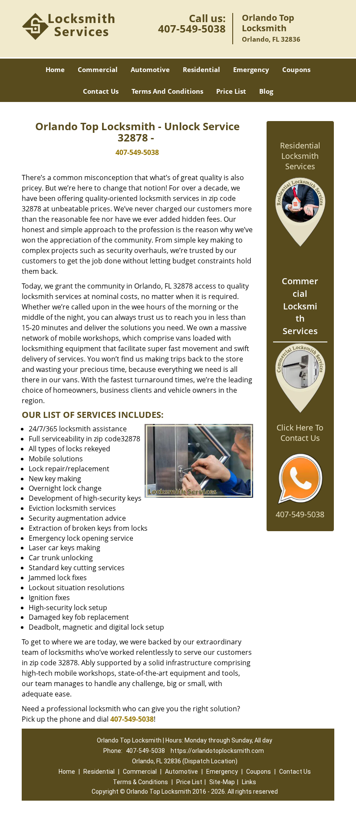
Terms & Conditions (140, 782)
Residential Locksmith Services (300, 155)
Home (55, 69)
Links (249, 782)
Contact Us (101, 91)
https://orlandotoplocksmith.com (217, 750)
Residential (201, 69)
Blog (266, 91)
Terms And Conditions (167, 91)
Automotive (150, 69)
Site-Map (222, 782)
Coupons (296, 69)
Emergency (251, 69)
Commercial (98, 69)
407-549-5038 (192, 28)
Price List (231, 91)
